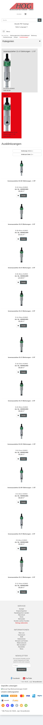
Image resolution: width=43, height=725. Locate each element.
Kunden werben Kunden (21, 621)
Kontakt (21, 609)
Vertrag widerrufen (21, 623)
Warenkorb (21, 615)
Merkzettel (21, 619)
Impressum (21, 635)
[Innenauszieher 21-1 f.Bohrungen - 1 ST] (22, 564)
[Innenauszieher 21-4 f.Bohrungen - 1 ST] (22, 388)
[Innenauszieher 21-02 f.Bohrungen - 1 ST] (22, 168)
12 (26, 154)
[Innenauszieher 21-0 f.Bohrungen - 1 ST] (22, 521)
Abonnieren (21, 669)
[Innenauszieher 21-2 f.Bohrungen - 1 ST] (22, 298)
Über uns (21, 633)
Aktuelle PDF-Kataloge (21, 24)
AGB (21, 637)
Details (23, 195)
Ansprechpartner (21, 611)
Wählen (26, 151)
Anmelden (19, 14)
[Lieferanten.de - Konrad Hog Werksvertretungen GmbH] (14, 689)
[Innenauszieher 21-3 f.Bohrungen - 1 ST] (22, 344)
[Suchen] (40, 20)
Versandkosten (37, 681)
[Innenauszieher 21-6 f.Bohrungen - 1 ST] (22, 255)
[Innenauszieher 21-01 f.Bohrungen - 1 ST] (22, 431)
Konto (21, 617)
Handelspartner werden (21, 613)
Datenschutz (22, 639)
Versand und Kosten (21, 641)
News (21, 649)
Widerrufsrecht (21, 643)
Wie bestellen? (21, 645)
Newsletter (21, 647)
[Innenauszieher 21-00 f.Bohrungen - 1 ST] (22, 475)
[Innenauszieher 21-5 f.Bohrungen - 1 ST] (22, 211)
